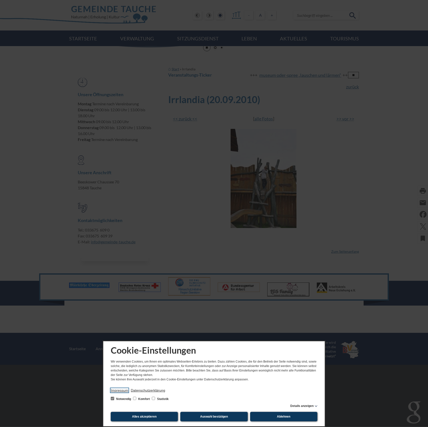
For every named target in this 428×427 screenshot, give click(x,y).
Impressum (119, 390)
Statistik (162, 399)
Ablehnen (283, 416)
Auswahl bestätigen (214, 416)
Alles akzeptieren (144, 416)
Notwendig (123, 399)
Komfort (144, 399)
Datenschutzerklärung (148, 390)
